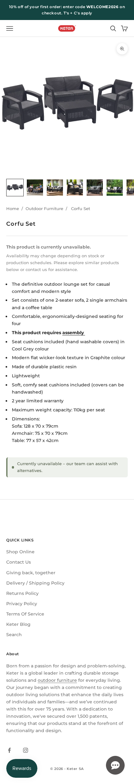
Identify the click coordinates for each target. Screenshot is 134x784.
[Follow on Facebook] (9, 750)
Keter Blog (18, 624)
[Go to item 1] (15, 187)
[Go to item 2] (35, 187)
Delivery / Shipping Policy (35, 583)
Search (14, 634)
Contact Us (18, 562)
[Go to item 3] (55, 187)
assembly (73, 332)
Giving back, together (30, 572)
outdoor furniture (57, 680)
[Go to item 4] (75, 187)
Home (12, 208)
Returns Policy (22, 593)
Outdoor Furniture (44, 208)
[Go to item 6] (114, 187)
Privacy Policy (21, 603)
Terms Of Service (25, 614)
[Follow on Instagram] (25, 750)
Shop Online (20, 552)
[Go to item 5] (94, 187)
